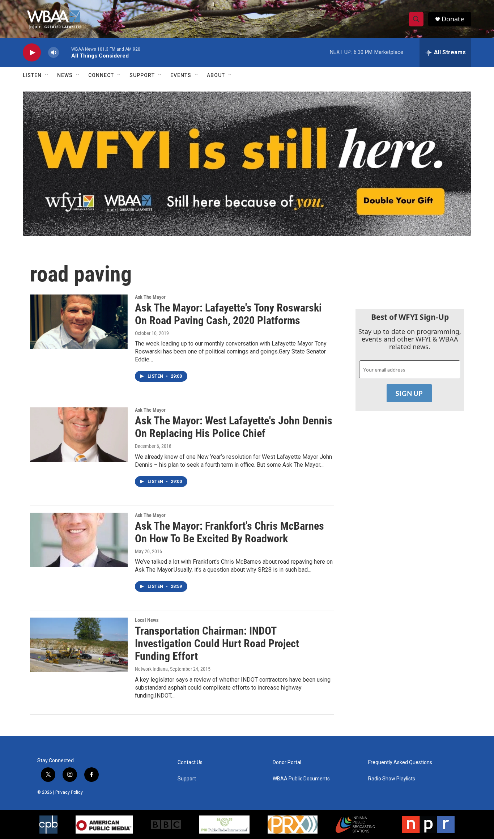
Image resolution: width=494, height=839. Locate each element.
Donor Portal (287, 762)
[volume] (53, 53)
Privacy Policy (69, 792)
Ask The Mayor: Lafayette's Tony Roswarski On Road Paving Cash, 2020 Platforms (228, 314)
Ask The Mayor (150, 297)
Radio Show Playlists (391, 778)
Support (142, 75)
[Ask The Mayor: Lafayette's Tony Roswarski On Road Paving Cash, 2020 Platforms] (79, 322)
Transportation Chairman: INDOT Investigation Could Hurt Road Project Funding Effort (217, 643)
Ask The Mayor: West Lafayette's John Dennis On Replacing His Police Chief (233, 427)
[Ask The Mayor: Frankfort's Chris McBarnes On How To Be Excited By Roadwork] (79, 540)
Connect (101, 75)
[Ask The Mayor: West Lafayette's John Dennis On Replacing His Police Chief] (79, 434)
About (216, 75)
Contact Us (190, 762)
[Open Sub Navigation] (47, 75)
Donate (453, 19)
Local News (146, 620)
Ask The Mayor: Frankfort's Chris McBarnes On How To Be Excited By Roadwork (229, 532)
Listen (32, 75)
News (65, 75)
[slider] (65, 52)
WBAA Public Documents (301, 778)
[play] (32, 52)
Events (180, 75)
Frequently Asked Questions (400, 762)
